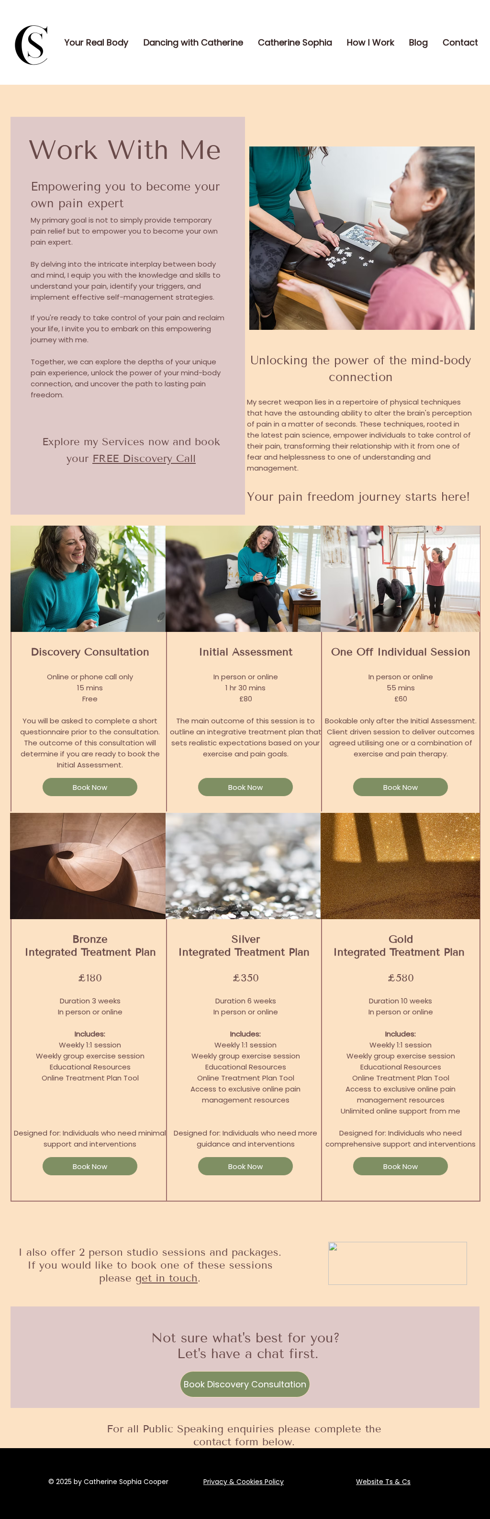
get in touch (166, 1277)
